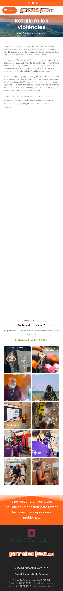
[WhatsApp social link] (37, 3)
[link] (34, 90)
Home (19, 33)
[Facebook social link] (25, 3)
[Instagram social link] (29, 3)
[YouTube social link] (33, 3)
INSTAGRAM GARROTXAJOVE (31, 340)
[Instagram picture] (17, 359)
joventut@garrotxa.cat (44, 586)
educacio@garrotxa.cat (43, 583)
